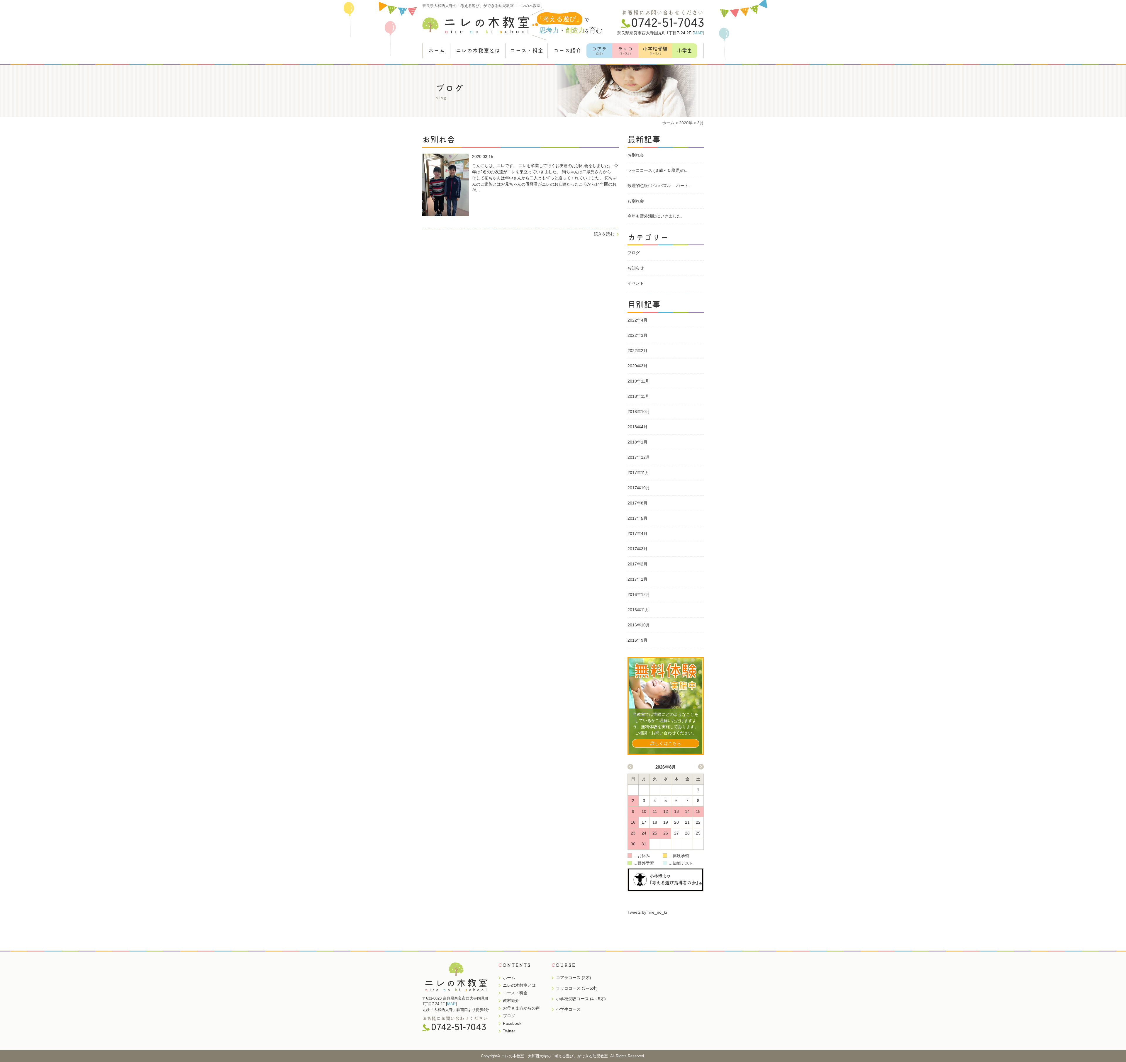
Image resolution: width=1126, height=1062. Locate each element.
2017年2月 (637, 564)
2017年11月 (638, 472)
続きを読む (604, 234)
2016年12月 (639, 594)
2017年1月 (637, 579)
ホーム (436, 50)
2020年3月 (637, 365)
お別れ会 (636, 155)
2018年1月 (637, 442)
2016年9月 (637, 640)
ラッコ (625, 50)
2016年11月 (638, 609)
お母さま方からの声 (521, 1008)
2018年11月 (638, 396)
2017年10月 (639, 487)
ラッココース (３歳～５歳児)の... (658, 170)
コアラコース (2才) (573, 977)
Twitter (509, 1031)
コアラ (599, 50)
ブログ (634, 252)
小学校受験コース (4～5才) (581, 998)
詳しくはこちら (665, 743)
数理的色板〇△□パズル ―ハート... (660, 185)
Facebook (512, 1023)
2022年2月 (637, 350)
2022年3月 (637, 335)
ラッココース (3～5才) (577, 988)
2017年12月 (639, 457)
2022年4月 (637, 320)
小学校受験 (655, 50)
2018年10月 (639, 411)
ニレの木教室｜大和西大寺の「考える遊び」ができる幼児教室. (555, 1056)
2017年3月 (637, 548)
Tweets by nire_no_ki (647, 912)
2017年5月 (637, 518)
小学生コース (568, 1009)
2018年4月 (637, 426)
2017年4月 (637, 533)
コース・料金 (526, 50)
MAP (698, 32)
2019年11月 (638, 381)
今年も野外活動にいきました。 (656, 216)
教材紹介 (511, 1000)
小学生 (684, 50)
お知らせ (636, 268)
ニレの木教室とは (478, 50)
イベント (636, 283)
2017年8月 (637, 503)
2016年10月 (639, 625)
